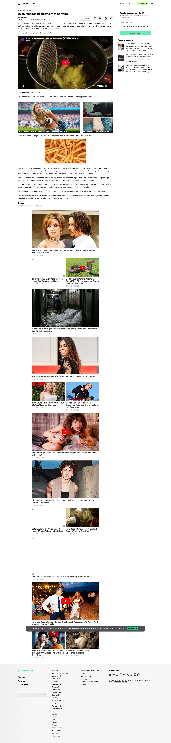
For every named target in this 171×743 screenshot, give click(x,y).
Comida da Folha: (46, 33)
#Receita (38, 206)
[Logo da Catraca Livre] (26, 3)
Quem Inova (56, 728)
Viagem (55, 733)
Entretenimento (58, 701)
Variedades (56, 730)
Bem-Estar (56, 679)
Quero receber (135, 33)
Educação (56, 698)
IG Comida (35, 92)
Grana (54, 714)
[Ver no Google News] (85, 18)
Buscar (20, 692)
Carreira (55, 681)
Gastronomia (28, 10)
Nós (53, 720)
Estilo (54, 703)
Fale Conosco (85, 676)
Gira (53, 711)
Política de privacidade (89, 682)
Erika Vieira (24, 17)
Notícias (55, 722)
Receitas (131, 3)
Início (20, 10)
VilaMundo (56, 736)
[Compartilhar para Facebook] (106, 18)
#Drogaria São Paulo (26, 206)
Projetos (55, 725)
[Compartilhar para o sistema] (111, 18)
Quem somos (85, 679)
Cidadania (56, 690)
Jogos (54, 717)
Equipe (83, 684)
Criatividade (56, 692)
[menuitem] (32, 678)
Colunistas (23, 685)
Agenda (121, 3)
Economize (56, 695)
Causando (56, 687)
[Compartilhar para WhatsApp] (95, 18)
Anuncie (143, 3)
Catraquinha (56, 684)
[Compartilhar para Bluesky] (100, 18)
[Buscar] (44, 695)
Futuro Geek (56, 706)
